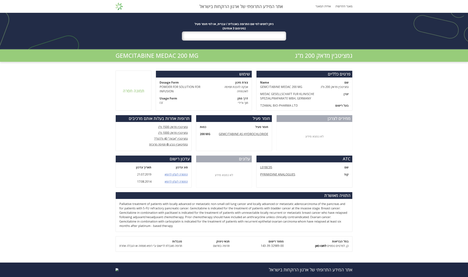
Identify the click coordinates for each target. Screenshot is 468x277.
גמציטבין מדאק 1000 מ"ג (173, 133)
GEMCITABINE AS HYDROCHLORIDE (243, 134)
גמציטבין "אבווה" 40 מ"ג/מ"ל (171, 139)
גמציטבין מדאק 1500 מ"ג (173, 127)
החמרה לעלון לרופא (176, 174)
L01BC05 (266, 167)
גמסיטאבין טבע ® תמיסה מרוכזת (168, 144)
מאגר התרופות (343, 6)
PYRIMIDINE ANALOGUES (277, 174)
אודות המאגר (323, 6)
